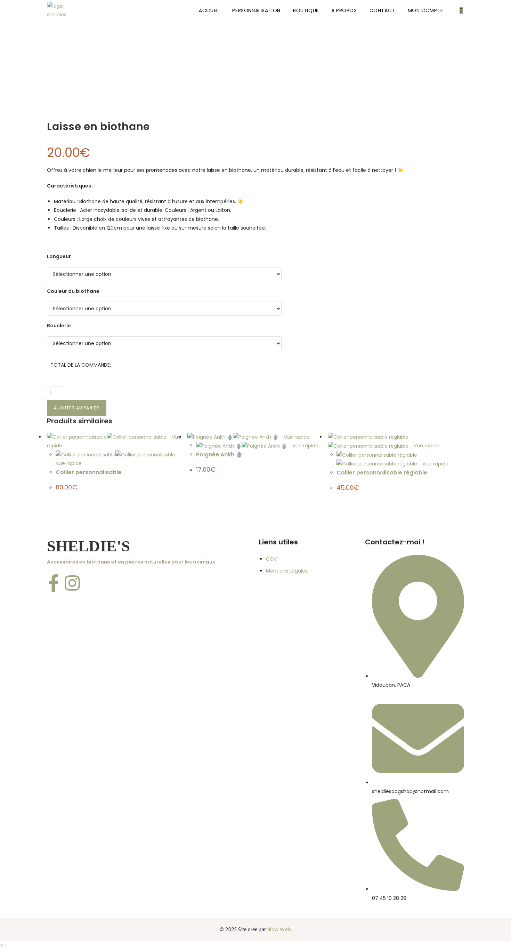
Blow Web (279, 929)
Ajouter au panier (76, 408)
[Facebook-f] (53, 583)
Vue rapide (296, 436)
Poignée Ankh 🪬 (219, 454)
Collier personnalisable (88, 472)
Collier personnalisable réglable (381, 473)
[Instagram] (72, 583)
